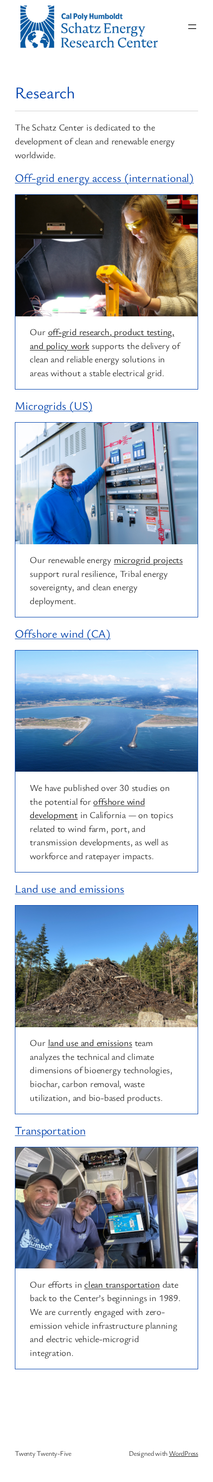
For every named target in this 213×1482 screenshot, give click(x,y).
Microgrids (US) (54, 405)
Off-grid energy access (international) (104, 177)
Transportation (50, 1130)
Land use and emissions (69, 888)
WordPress (183, 1453)
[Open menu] (192, 27)
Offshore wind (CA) (62, 633)
